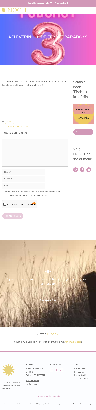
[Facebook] (82, 169)
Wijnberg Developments (46, 404)
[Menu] (91, 10)
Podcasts (8, 121)
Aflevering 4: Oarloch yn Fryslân (16, 126)
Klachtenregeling (54, 396)
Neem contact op (48, 300)
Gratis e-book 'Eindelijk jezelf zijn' (81, 89)
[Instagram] (75, 169)
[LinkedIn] (88, 169)
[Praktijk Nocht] (15, 10)
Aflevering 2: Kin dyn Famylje (15, 124)
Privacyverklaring (42, 396)
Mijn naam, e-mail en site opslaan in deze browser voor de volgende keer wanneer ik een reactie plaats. (32, 193)
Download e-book (83, 132)
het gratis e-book (73, 341)
